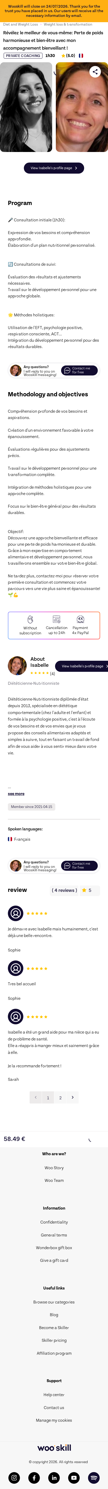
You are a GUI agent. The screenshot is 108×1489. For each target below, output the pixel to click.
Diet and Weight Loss (20, 24)
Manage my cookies (54, 1420)
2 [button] (60, 1098)
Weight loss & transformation (68, 24)
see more (16, 793)
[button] (72, 1097)
